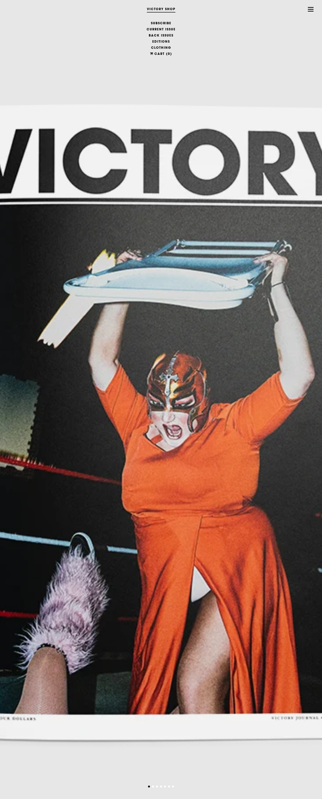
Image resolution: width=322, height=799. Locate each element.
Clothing (161, 47)
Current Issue (161, 29)
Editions (161, 41)
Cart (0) (162, 54)
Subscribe (161, 23)
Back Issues (161, 35)
